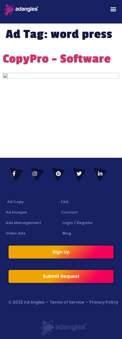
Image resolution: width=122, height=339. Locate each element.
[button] (113, 9)
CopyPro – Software (57, 59)
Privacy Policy (103, 302)
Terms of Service (67, 302)
